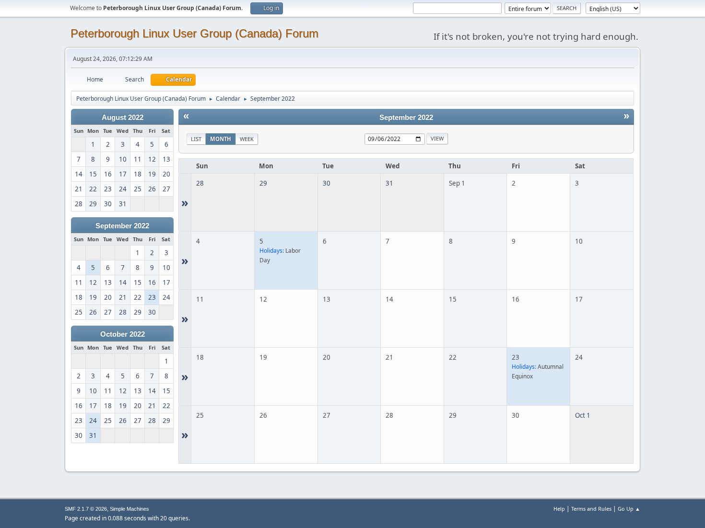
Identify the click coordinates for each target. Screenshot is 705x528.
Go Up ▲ (629, 508)
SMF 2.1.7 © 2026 (86, 509)
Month (220, 138)
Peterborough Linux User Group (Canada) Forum (194, 33)
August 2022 (122, 117)
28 (200, 183)
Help (559, 508)
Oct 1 (582, 415)
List (196, 138)
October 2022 (122, 334)
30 (326, 183)
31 (389, 183)
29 (263, 183)
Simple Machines (129, 509)
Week (247, 138)
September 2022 (122, 226)
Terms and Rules (591, 508)
